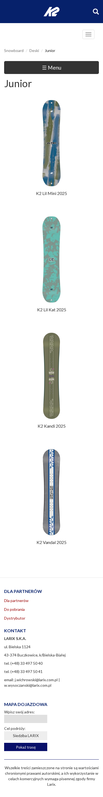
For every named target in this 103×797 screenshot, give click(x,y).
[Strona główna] (51, 12)
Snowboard (14, 50)
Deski (34, 50)
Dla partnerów (16, 600)
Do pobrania (14, 609)
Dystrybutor (14, 618)
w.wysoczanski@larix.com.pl (27, 685)
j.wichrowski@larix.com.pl (36, 679)
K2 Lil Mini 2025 (51, 193)
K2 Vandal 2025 (51, 542)
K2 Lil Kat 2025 (51, 309)
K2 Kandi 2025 (52, 425)
